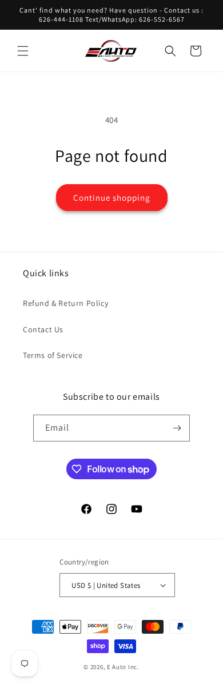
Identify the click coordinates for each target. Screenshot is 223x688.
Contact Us (43, 329)
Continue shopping (111, 197)
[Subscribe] (176, 428)
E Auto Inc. (123, 667)
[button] (22, 50)
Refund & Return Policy (65, 303)
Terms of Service (53, 355)
